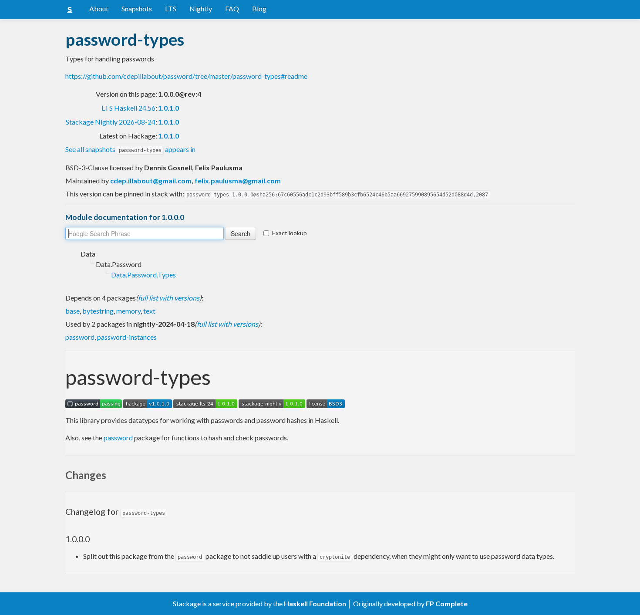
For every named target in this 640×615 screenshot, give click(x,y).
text (149, 311)
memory (128, 311)
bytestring (98, 311)
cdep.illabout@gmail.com (151, 180)
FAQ (232, 8)
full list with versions (168, 298)
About (98, 8)
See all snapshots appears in (130, 149)
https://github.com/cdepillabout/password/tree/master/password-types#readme (186, 76)
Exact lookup (289, 233)
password (79, 337)
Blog (259, 8)
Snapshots (136, 8)
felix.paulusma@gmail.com (238, 180)
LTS (170, 8)
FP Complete (447, 603)
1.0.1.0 (168, 108)
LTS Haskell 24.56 (128, 108)
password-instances (127, 337)
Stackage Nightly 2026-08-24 (110, 122)
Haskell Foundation (315, 603)
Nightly (200, 8)
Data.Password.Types (143, 274)
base (72, 311)
